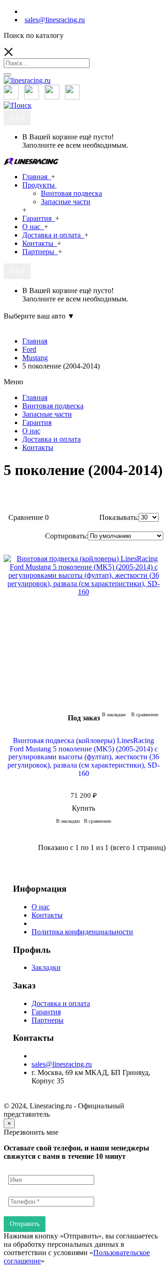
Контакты (47, 915)
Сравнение (28, 517)
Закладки (46, 967)
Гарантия (46, 1012)
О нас (41, 907)
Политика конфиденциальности (82, 932)
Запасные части (65, 202)
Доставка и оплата (61, 1003)
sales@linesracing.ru (62, 1064)
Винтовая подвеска (71, 193)
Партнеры (48, 1020)
